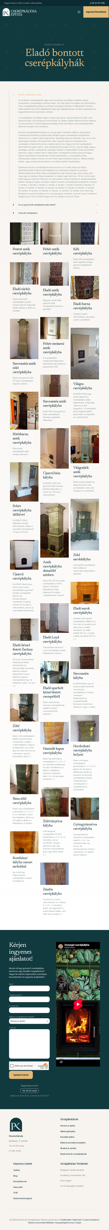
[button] (54, 146)
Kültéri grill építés (67, 1131)
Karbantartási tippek (22, 1198)
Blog (15, 1176)
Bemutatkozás (20, 1181)
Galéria (16, 1170)
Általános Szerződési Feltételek (41, 1223)
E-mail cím (13, 1006)
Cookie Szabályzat (91, 1220)
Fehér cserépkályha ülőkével (22, 510)
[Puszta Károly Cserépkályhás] (20, 12)
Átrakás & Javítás (68, 1148)
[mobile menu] (79, 12)
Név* (11, 984)
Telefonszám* (15, 995)
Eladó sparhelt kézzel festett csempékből (53, 692)
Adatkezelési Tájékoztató (71, 1220)
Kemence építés (67, 1125)
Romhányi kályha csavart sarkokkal (22, 862)
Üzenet (12, 1027)
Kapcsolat (18, 1187)
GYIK (15, 1192)
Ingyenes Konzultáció (96, 11)
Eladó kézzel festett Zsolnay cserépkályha (23, 650)
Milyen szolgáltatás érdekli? (21, 1017)
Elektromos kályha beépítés (73, 1142)
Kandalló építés (67, 1137)
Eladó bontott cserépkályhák (73, 1154)
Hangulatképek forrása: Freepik (68, 1223)
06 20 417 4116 (98, 3)
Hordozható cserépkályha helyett (82, 751)
